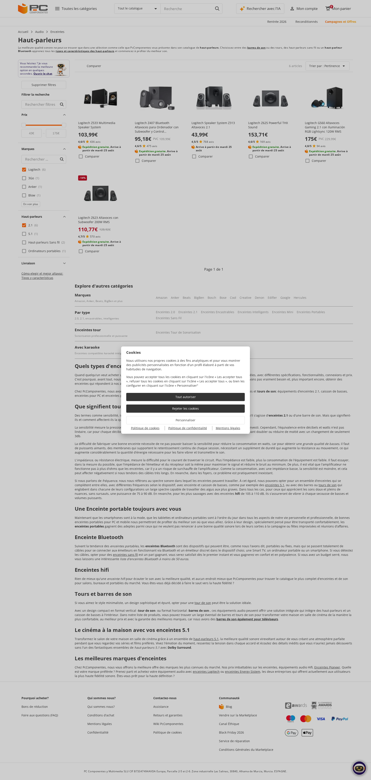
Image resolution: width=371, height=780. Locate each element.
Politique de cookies (145, 428)
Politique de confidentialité (187, 428)
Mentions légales (228, 428)
